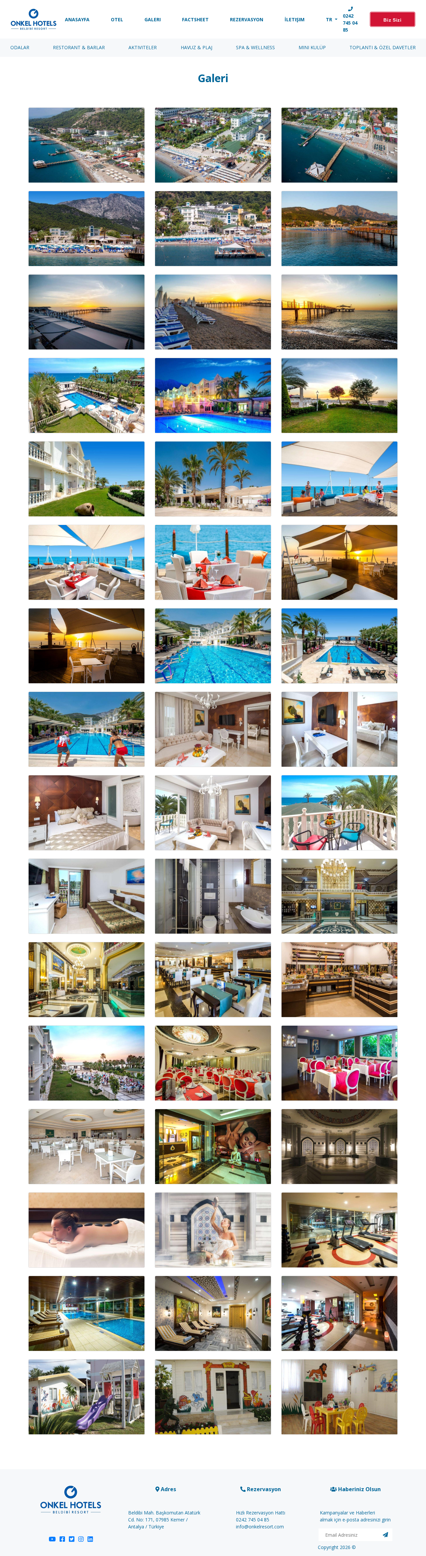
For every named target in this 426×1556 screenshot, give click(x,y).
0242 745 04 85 (350, 23)
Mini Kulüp (312, 47)
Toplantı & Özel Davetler (382, 47)
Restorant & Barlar (79, 47)
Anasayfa (77, 19)
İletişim (295, 19)
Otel (117, 19)
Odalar (19, 47)
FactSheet (195, 19)
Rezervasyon (246, 19)
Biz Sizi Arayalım (392, 22)
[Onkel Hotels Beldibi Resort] (33, 19)
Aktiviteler (142, 47)
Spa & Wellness (255, 47)
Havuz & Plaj (196, 47)
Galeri (152, 19)
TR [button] (329, 19)
